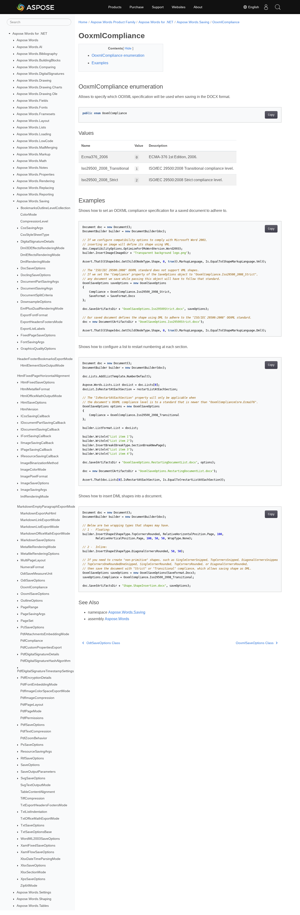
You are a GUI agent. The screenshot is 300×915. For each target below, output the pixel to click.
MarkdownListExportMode (39, 527)
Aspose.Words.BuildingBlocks (38, 60)
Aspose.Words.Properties (35, 174)
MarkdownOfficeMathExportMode (45, 533)
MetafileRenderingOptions (40, 553)
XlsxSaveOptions (33, 865)
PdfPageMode (30, 711)
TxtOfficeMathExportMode (39, 818)
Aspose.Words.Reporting (35, 194)
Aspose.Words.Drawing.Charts (39, 87)
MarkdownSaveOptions (38, 540)
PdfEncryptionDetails (36, 677)
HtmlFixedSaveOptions (38, 382)
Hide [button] (128, 48)
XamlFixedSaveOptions (38, 845)
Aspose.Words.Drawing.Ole (37, 94)
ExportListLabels (32, 328)
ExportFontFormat (34, 315)
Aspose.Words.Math (32, 161)
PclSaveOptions (32, 627)
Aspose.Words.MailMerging (37, 147)
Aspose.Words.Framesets (36, 114)
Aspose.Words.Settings (34, 892)
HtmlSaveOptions (33, 403)
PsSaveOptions (32, 745)
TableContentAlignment (37, 792)
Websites (178, 7)
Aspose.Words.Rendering (36, 181)
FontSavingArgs (32, 342)
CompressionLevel (34, 221)
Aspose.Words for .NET (29, 33)
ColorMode (28, 214)
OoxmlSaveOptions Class (255, 643)
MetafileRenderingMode (38, 547)
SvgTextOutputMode (35, 785)
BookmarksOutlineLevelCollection (45, 208)
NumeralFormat (32, 567)
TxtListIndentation (34, 812)
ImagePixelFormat (34, 476)
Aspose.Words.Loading (34, 134)
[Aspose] (35, 7)
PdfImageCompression (37, 698)
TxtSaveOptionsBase (36, 832)
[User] (266, 7)
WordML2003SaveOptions (40, 838)
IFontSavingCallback (36, 436)
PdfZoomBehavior (33, 738)
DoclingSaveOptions (36, 275)
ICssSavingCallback (35, 416)
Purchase (137, 7)
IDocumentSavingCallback (40, 429)
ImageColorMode (33, 470)
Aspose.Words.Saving (33, 201)
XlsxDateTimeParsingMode (40, 859)
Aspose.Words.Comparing (36, 67)
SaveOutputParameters (38, 771)
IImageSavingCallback (37, 443)
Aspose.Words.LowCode (35, 141)
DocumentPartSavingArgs (40, 282)
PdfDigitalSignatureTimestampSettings (45, 671)
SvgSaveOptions (33, 778)
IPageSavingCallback (36, 449)
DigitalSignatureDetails (37, 241)
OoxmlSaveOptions (35, 594)
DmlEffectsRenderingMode (40, 255)
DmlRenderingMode (35, 261)
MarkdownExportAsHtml (38, 513)
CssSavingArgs (32, 228)
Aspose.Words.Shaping (34, 899)
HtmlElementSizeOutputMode (42, 366)
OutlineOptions (32, 600)
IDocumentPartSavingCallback (43, 422)
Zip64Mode (28, 885)
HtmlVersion (29, 409)
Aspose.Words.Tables (33, 906)
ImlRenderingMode (34, 496)
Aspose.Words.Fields (32, 100)
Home (83, 22)
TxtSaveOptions (32, 825)
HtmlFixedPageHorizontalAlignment (43, 376)
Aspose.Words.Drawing (34, 80)
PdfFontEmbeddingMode (38, 684)
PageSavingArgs (33, 614)
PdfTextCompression (35, 731)
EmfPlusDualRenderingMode (41, 308)
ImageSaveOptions (35, 483)
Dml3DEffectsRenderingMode (42, 248)
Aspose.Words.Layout (33, 121)
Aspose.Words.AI (29, 47)
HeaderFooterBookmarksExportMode (45, 359)
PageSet (27, 620)
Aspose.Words (27, 40)
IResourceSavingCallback (40, 456)
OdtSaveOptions (33, 580)
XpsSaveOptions (33, 879)
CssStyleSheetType (34, 234)
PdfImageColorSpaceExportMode (45, 691)
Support (158, 7)
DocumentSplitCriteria (36, 295)
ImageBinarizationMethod (39, 463)
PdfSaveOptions (33, 725)
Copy (271, 114)
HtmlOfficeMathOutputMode (41, 396)
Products (114, 7)
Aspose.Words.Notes (32, 167)
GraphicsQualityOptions (38, 349)
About (198, 7)
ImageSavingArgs (34, 489)
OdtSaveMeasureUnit (36, 574)
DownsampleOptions (36, 302)
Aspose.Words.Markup (33, 154)
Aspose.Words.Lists (31, 127)
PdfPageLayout (31, 704)
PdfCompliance (31, 641)
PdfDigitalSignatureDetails (40, 654)
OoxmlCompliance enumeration (118, 55)
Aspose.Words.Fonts (32, 107)
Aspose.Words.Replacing (35, 188)
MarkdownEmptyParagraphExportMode (46, 506)
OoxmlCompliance (34, 587)
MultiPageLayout (33, 560)
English (253, 7)
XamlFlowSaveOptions (37, 852)
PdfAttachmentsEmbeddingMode (44, 634)
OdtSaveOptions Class (103, 643)
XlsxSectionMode (33, 872)
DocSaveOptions (33, 268)
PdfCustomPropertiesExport (41, 647)
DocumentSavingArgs (37, 288)
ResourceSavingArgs (36, 751)
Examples (100, 63)
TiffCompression (32, 798)
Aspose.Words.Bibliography (37, 54)
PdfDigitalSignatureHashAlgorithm (45, 661)
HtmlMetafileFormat (35, 389)
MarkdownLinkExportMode (40, 520)
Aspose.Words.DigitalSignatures (40, 74)
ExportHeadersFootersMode (41, 322)
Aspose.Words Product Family (113, 22)
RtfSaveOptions (32, 758)
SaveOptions (30, 765)
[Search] (278, 7)
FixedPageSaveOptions (38, 335)
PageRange (29, 607)
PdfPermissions (31, 718)
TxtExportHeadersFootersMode (43, 805)
